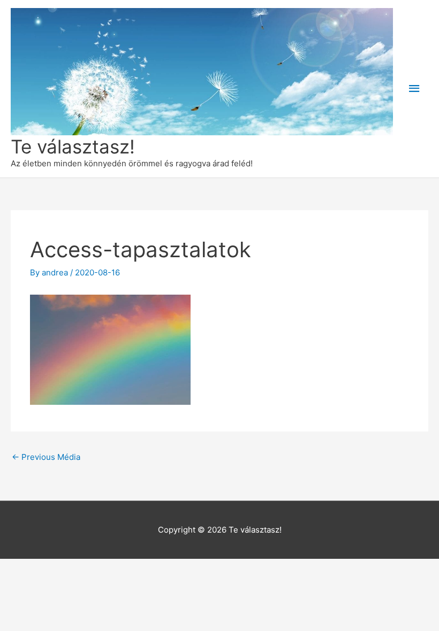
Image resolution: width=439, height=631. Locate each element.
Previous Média (46, 457)
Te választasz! (73, 146)
